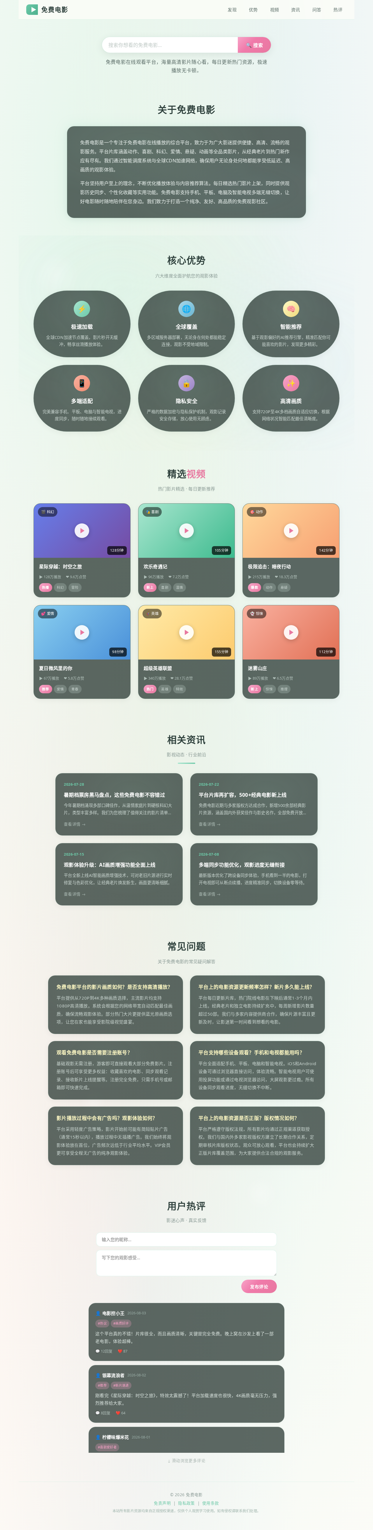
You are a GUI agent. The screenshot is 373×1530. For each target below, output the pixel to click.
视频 (274, 10)
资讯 (295, 10)
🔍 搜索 (254, 45)
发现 (232, 10)
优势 (253, 10)
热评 (337, 10)
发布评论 (259, 1287)
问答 (316, 10)
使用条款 (210, 1503)
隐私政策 (186, 1503)
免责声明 (162, 1503)
